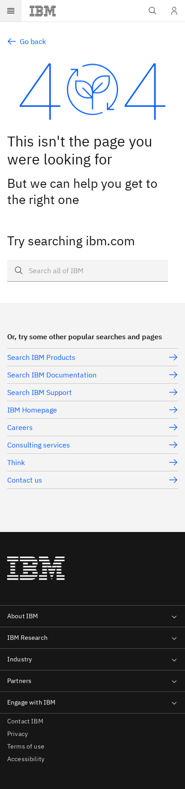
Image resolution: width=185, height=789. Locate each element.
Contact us (24, 479)
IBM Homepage (32, 409)
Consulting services (38, 444)
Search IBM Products (41, 357)
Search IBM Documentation (52, 374)
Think (16, 462)
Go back (33, 41)
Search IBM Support (39, 392)
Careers (20, 427)
